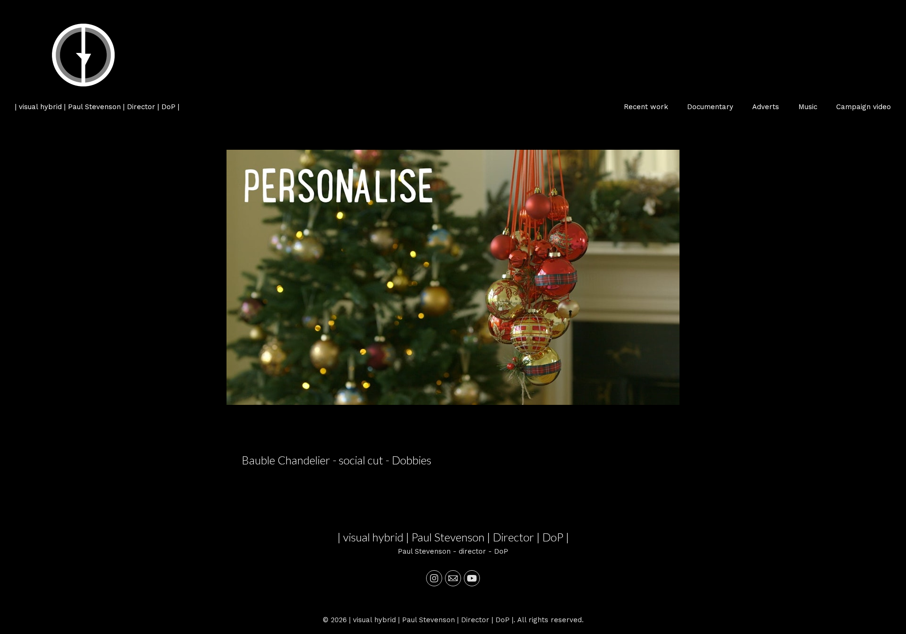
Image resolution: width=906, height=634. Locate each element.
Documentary (710, 107)
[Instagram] (434, 578)
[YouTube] (472, 578)
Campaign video (863, 107)
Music (807, 107)
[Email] (453, 578)
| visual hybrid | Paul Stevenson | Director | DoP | (453, 537)
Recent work (646, 107)
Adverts (765, 107)
